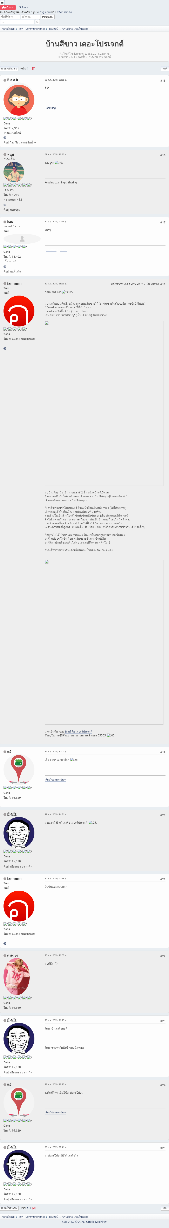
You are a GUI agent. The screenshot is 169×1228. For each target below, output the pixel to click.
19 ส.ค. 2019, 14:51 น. (56, 814)
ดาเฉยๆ (12, 955)
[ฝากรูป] (5, 267)
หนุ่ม (10, 154)
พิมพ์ (165, 68)
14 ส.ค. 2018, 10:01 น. (56, 751)
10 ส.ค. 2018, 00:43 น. (56, 221)
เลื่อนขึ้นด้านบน (9, 1207)
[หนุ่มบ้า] (5, 205)
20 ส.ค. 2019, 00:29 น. (56, 878)
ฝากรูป (63, 249)
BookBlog (50, 108)
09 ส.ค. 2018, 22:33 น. (56, 154)
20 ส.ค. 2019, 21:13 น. (56, 1020)
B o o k (12, 79)
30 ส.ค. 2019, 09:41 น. (56, 1147)
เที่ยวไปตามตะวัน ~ (55, 779)
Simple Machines (96, 1222)
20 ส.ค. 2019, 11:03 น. (56, 955)
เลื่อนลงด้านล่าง (9, 68)
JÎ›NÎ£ (11, 814)
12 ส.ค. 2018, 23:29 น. (56, 283)
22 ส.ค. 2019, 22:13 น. (56, 1084)
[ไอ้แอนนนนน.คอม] (5, 348)
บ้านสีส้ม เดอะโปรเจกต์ (78, 731)
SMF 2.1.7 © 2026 (73, 1222)
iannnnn (14, 283)
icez (10, 221)
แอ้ (9, 751)
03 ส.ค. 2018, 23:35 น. (56, 79)
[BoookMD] (5, 138)
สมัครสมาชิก (64, 12)
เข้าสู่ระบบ (44, 12)
